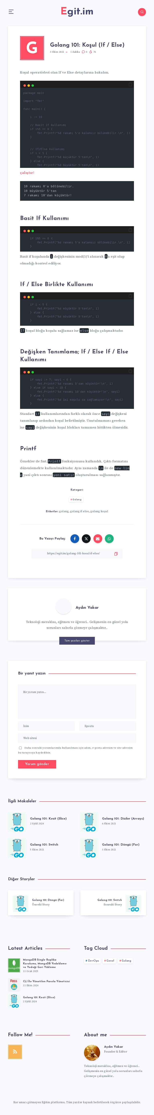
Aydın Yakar (87, 608)
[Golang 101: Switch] (17, 847)
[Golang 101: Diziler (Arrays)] (89, 821)
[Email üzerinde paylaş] (97, 538)
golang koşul (99, 511)
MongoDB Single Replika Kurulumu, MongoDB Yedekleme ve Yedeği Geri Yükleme (45, 964)
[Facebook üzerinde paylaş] (74, 538)
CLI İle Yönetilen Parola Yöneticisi (46, 981)
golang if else (79, 511)
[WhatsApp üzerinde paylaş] (109, 538)
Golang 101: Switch (44, 844)
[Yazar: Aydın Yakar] (64, 606)
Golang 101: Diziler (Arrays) (123, 818)
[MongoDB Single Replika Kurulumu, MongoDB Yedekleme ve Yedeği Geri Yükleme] (14, 964)
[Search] (142, 12)
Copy (124, 93)
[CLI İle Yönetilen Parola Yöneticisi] (14, 984)
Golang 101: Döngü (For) (120, 844)
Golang (77, 499)
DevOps (93, 960)
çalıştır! (27, 173)
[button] (130, 84)
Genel (110, 960)
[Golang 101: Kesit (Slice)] (17, 821)
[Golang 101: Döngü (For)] (89, 847)
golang (64, 511)
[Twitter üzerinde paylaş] (86, 538)
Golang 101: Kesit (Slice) (48, 818)
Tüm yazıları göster (77, 640)
